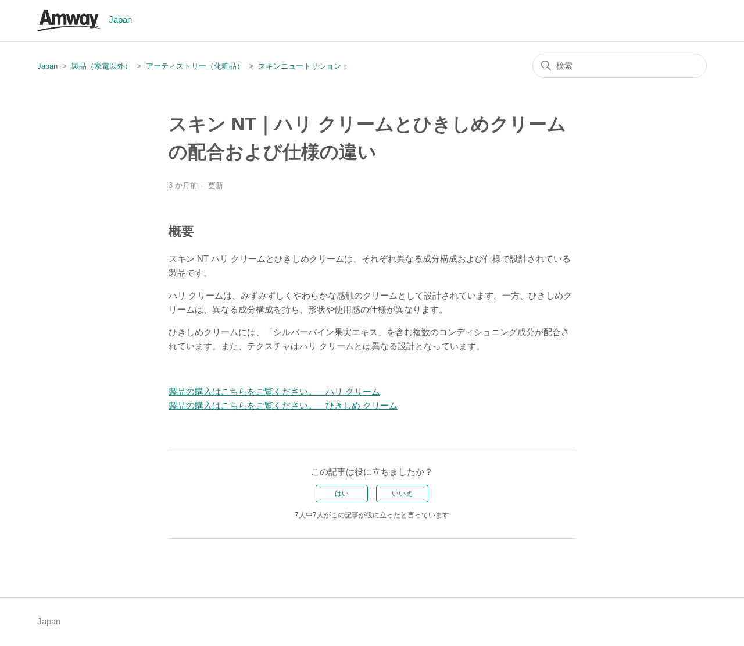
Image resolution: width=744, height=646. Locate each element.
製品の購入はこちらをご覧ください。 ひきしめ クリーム (283, 405)
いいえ (402, 493)
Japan (47, 66)
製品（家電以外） (101, 66)
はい (342, 493)
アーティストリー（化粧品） (195, 66)
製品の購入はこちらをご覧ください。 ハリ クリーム (274, 391)
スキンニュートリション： (303, 66)
